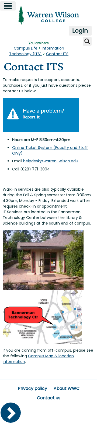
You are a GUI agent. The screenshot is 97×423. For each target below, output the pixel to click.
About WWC (66, 388)
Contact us (48, 398)
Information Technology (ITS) (36, 51)
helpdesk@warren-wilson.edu (50, 161)
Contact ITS (57, 54)
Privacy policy (32, 388)
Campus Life (25, 48)
